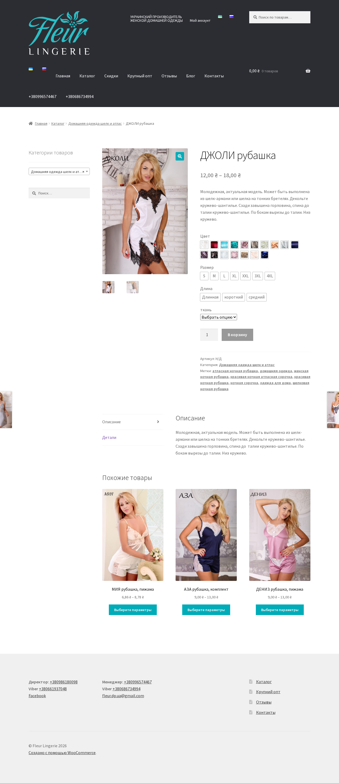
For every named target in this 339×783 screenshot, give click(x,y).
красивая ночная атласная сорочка (261, 376)
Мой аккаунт (200, 20)
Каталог (87, 75)
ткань (206, 309)
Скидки (111, 75)
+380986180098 (64, 681)
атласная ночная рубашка (235, 370)
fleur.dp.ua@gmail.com (123, 695)
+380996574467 (42, 96)
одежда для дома (275, 382)
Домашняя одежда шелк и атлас (95, 123)
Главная (63, 75)
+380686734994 (79, 96)
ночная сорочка (244, 382)
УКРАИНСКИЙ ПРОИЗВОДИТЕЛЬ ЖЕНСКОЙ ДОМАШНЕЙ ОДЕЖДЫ (156, 18)
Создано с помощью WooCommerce (62, 752)
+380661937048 (53, 688)
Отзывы (169, 75)
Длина (206, 288)
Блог (190, 75)
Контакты (214, 75)
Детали (109, 437)
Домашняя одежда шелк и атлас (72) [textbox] (60, 171)
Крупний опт (268, 691)
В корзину (237, 334)
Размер (207, 267)
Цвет (205, 236)
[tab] (132, 422)
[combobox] (59, 171)
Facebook (37, 695)
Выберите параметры (132, 609)
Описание (111, 421)
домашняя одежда (276, 370)
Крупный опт (139, 75)
